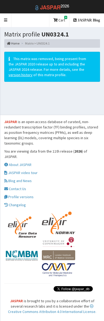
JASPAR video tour (22, 172)
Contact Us (17, 188)
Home (15, 43)
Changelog (17, 204)
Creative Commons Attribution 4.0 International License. (52, 311)
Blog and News (19, 180)
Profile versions (20, 196)
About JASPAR (19, 164)
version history (21, 74)
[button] (5, 20)
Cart (62, 19)
